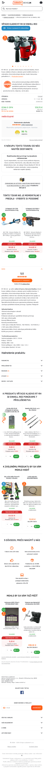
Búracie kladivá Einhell (36, 140)
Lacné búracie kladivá (23, 657)
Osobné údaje (33, 746)
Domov (4, 15)
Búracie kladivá (28, 15)
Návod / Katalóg (7, 381)
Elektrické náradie (14, 15)
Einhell (40, 96)
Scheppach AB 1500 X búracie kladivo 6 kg (32, 209)
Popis (3, 269)
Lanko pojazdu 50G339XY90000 (32, 477)
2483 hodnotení (27, 125)
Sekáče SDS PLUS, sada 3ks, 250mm (32, 409)
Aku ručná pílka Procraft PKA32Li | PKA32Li (12, 477)
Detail (11, 256)
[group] (12, 501)
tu (22, 755)
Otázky (5, 376)
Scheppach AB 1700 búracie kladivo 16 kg (11, 209)
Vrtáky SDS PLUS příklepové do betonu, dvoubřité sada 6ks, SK (12, 410)
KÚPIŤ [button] (17, 524)
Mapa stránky (12, 746)
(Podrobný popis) (17, 76)
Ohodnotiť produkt (22, 280)
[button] (16, 524)
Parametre (5, 361)
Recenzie (5, 371)
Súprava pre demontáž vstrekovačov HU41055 (32, 603)
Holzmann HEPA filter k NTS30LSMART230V (12, 603)
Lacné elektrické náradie (9, 657)
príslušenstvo (7, 366)
